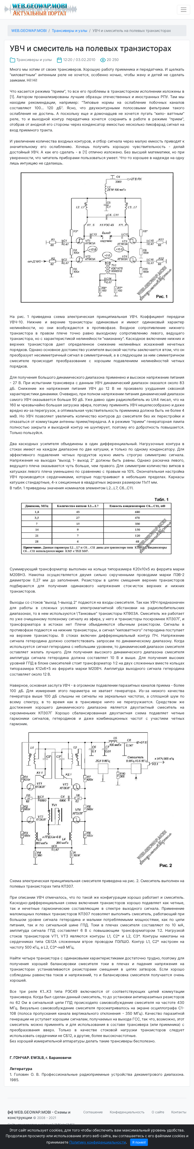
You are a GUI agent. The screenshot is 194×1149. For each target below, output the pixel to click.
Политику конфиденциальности (97, 1142)
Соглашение (93, 1112)
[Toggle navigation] (183, 9)
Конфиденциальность (127, 1112)
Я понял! (139, 1142)
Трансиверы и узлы (69, 30)
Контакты (178, 1112)
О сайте (158, 1112)
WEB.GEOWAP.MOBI (29, 30)
